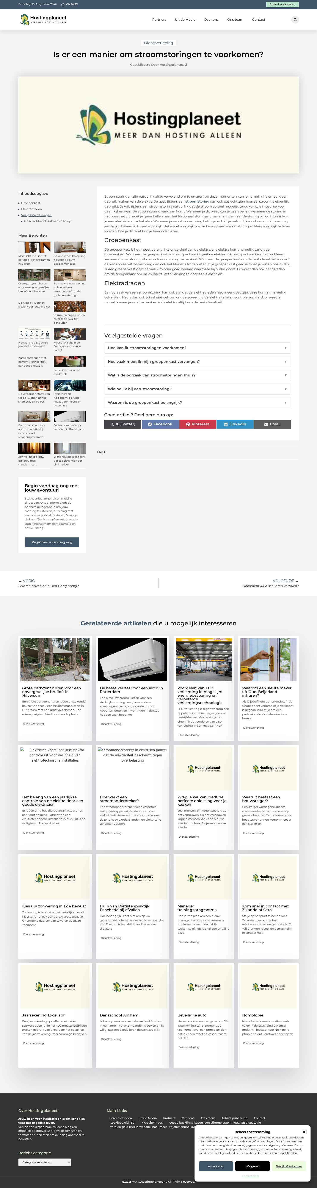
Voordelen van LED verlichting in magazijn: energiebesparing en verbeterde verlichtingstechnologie (200, 695)
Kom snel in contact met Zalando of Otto (265, 908)
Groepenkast (30, 203)
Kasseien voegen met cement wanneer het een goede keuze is (32, 361)
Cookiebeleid (250, 1175)
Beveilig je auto (192, 1015)
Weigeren (253, 1166)
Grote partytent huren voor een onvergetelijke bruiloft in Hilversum (33, 287)
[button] (304, 1132)
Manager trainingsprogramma (197, 908)
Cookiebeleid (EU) (122, 1122)
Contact (258, 19)
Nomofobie (252, 1015)
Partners (159, 19)
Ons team (235, 19)
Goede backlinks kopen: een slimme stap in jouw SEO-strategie (215, 1122)
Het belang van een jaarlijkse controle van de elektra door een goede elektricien (52, 801)
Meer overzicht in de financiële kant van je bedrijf (67, 346)
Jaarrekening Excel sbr (43, 1015)
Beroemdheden (120, 1118)
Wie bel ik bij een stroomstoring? (198, 389)
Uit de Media (185, 19)
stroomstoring (197, 201)
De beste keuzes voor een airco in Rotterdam (131, 690)
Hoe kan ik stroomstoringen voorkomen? (198, 348)
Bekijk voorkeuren (289, 1166)
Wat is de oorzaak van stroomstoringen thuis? (198, 375)
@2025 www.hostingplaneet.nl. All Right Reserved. (158, 1181)
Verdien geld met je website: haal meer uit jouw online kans (153, 1127)
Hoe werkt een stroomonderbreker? (119, 799)
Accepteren (216, 1166)
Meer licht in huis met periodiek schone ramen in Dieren (34, 259)
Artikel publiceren (235, 1118)
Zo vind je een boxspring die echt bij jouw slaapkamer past (69, 259)
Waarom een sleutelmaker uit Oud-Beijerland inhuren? (267, 692)
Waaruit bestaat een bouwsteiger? (261, 799)
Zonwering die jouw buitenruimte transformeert (31, 460)
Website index (152, 1122)
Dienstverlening (158, 43)
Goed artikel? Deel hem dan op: (48, 221)
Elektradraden (31, 209)
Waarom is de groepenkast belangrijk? (198, 402)
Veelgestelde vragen (36, 215)
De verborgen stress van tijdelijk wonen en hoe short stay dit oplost (34, 397)
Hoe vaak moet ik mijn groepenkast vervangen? (198, 361)
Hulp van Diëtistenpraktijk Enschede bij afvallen (124, 908)
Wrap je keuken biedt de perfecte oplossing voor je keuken (201, 801)
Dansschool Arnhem (119, 1015)
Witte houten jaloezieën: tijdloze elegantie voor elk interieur (69, 460)
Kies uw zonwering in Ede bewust (54, 906)
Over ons (211, 19)
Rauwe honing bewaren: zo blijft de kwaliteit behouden (69, 318)
